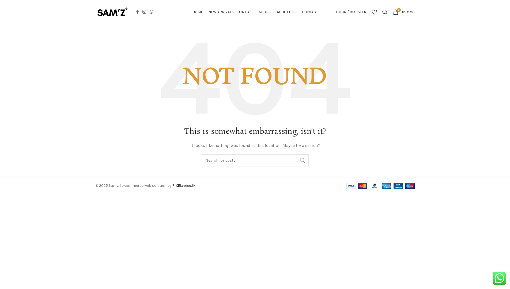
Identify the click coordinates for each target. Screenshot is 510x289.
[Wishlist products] (374, 12)
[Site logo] (112, 11)
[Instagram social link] (144, 12)
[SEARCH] (302, 160)
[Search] (385, 12)
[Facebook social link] (137, 12)
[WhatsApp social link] (151, 12)
